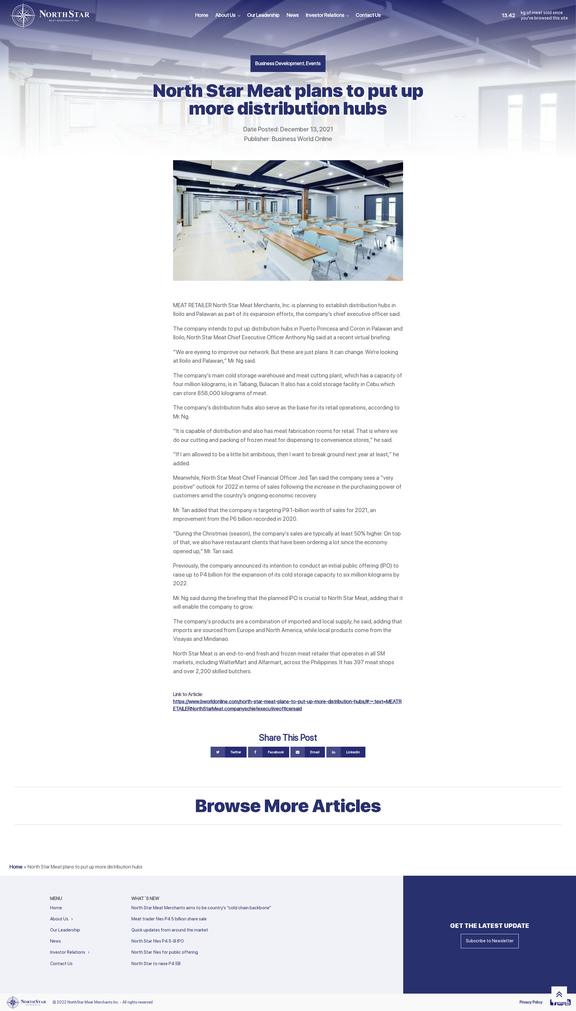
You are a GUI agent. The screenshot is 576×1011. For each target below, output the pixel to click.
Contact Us (368, 15)
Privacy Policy (531, 1002)
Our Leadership (263, 15)
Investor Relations (325, 15)
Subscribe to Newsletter (490, 941)
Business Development (279, 63)
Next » (144, 972)
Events (313, 63)
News (293, 15)
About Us (225, 15)
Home (201, 15)
